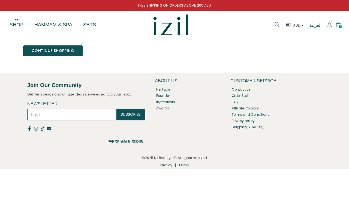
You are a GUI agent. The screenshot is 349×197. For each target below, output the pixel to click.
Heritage (163, 89)
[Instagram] (37, 128)
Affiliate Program (245, 108)
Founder (163, 95)
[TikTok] (43, 128)
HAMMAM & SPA (53, 24)
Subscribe (131, 114)
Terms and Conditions (250, 114)
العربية (315, 25)
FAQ (235, 102)
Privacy (166, 165)
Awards (162, 108)
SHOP (16, 24)
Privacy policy (243, 120)
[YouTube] (49, 128)
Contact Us (241, 89)
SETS (89, 24)
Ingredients (165, 102)
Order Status (242, 95)
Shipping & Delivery (247, 127)
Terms (184, 165)
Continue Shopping (53, 50)
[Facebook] (30, 128)
